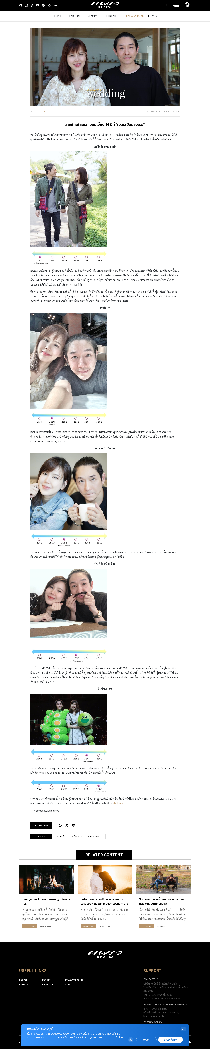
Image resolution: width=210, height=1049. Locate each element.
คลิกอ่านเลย (118, 803)
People (57, 16)
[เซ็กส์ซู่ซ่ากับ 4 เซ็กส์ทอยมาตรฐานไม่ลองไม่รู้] (46, 879)
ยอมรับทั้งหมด (170, 1039)
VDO (154, 16)
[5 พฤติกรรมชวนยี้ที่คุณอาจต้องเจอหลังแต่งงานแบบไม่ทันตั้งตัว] (163, 879)
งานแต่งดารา (95, 836)
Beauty (92, 16)
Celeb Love (45, 111)
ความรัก (61, 836)
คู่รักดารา (77, 836)
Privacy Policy (152, 1022)
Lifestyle (111, 16)
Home (33, 111)
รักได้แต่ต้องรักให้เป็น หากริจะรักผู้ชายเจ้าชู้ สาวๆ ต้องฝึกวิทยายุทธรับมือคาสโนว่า (104, 903)
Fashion (74, 16)
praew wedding (135, 16)
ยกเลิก (146, 1039)
